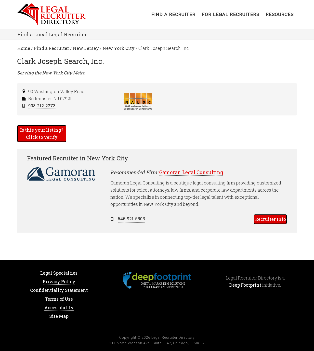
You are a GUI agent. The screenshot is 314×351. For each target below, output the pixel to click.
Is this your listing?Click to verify (41, 133)
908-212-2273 (41, 106)
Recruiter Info (270, 219)
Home (56, 14)
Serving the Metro (51, 73)
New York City (119, 48)
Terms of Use (59, 299)
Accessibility (59, 307)
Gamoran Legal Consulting (191, 172)
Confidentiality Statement (59, 290)
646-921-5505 (131, 219)
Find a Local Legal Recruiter (52, 34)
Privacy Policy (59, 281)
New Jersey (86, 48)
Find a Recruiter (51, 48)
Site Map (58, 316)
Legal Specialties (59, 273)
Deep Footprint (245, 285)
